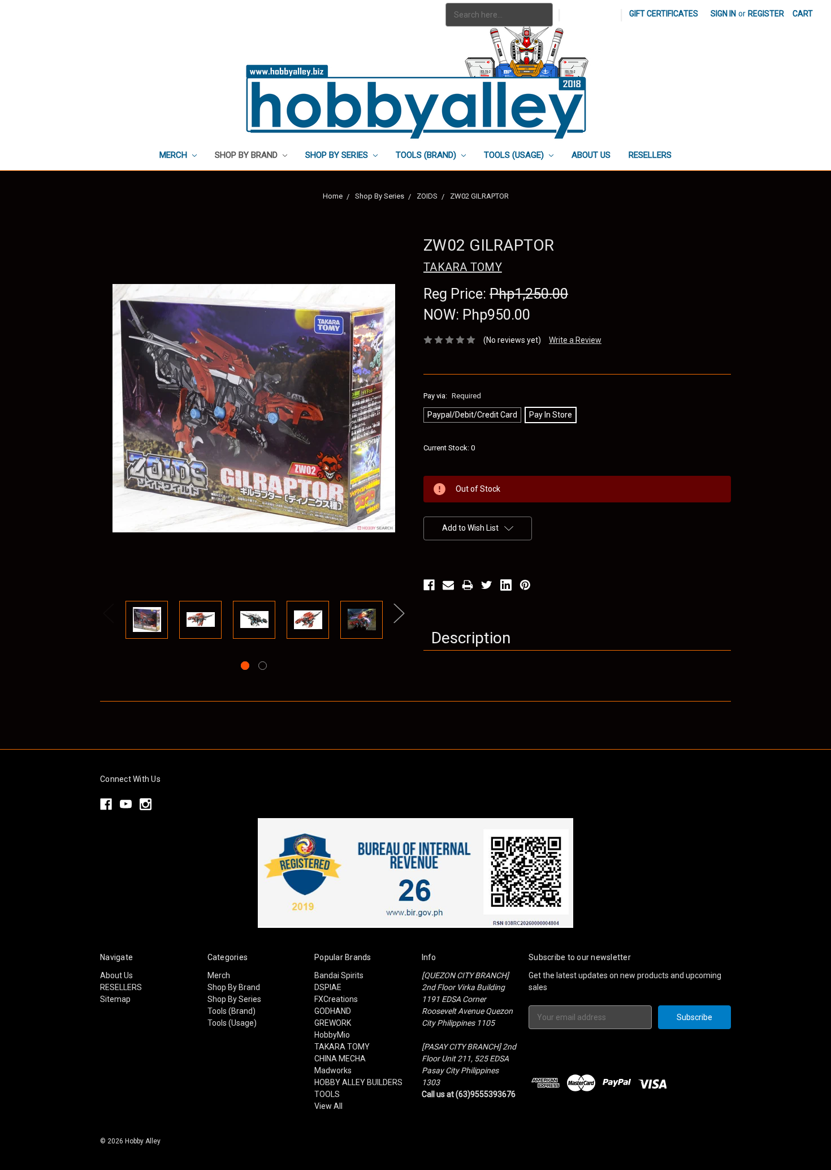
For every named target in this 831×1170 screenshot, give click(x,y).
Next (399, 613)
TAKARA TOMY (342, 1046)
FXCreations (336, 999)
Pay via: (452, 396)
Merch (174, 155)
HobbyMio (332, 1034)
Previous (108, 613)
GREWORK (332, 1022)
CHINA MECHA (340, 1058)
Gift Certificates (663, 13)
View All (328, 1106)
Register (766, 13)
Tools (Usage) (515, 155)
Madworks (333, 1070)
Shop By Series (337, 155)
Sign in (723, 13)
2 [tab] (262, 665)
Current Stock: (449, 448)
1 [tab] (245, 665)
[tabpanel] (147, 621)
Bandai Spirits (338, 975)
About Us (591, 155)
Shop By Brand (247, 155)
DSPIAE (327, 987)
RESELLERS (650, 155)
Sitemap (115, 999)
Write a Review (575, 340)
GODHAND (332, 1011)
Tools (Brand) (427, 155)
